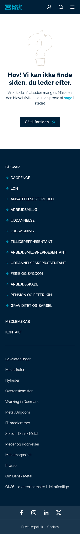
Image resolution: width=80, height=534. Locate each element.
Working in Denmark (21, 402)
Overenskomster (19, 391)
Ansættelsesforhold (32, 199)
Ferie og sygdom (27, 274)
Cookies (53, 527)
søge (68, 98)
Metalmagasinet (18, 455)
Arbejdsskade (24, 284)
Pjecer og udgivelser (22, 444)
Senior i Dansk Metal (21, 434)
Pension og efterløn (31, 295)
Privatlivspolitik (32, 527)
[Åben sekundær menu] (72, 7)
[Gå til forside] (13, 7)
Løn (14, 188)
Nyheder (12, 380)
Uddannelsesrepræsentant (38, 263)
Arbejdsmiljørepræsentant (38, 252)
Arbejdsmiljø (24, 210)
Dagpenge (20, 178)
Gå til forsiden (37, 122)
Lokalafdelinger (18, 359)
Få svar (12, 167)
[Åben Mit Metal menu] (49, 7)
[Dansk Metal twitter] (58, 512)
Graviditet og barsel (31, 305)
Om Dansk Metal (18, 476)
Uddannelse (23, 220)
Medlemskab (17, 321)
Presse (10, 465)
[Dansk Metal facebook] (21, 512)
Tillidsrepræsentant (31, 242)
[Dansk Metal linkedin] (46, 512)
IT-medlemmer (17, 423)
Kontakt (13, 332)
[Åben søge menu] (61, 7)
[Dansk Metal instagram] (33, 512)
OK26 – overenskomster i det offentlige (37, 487)
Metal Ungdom (17, 412)
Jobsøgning (22, 231)
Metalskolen (15, 370)
